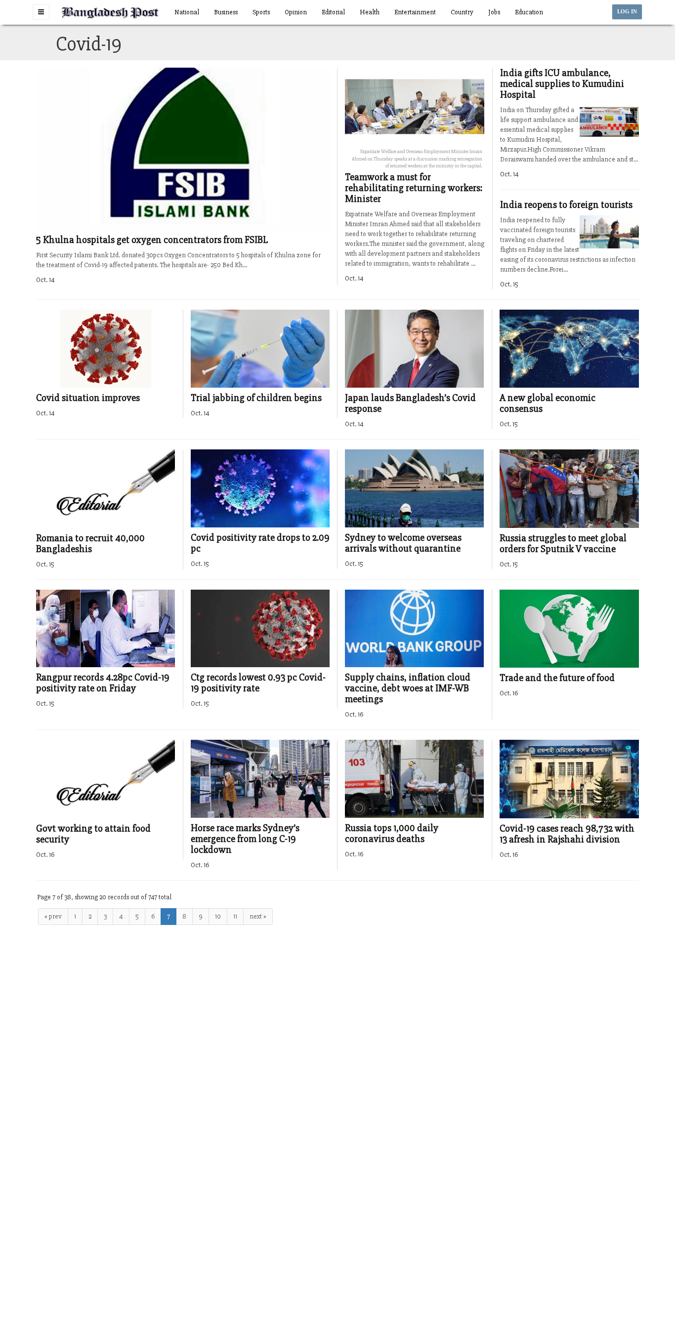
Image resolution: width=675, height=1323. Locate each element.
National (186, 12)
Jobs (494, 12)
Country (462, 12)
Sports (261, 12)
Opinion (296, 12)
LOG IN (627, 11)
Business (226, 12)
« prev (53, 916)
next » (258, 916)
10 (218, 916)
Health (370, 12)
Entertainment (415, 12)
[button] (41, 12)
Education (529, 12)
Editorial (333, 12)
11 (235, 916)
